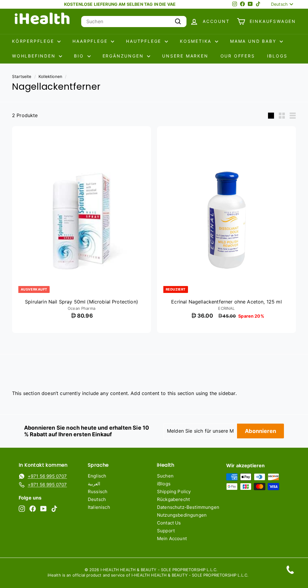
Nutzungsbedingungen (182, 515)
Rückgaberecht (173, 499)
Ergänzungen (124, 55)
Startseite (22, 76)
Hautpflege (144, 41)
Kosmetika (197, 41)
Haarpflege (90, 41)
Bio (80, 55)
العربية (94, 484)
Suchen (165, 476)
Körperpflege (34, 41)
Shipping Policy (174, 491)
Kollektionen (50, 76)
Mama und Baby (254, 41)
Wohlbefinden (34, 55)
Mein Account (172, 538)
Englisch (97, 476)
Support (166, 531)
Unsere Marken (185, 55)
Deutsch (97, 499)
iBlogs (277, 55)
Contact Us (169, 523)
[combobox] (133, 21)
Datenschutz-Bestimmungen (188, 507)
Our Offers (237, 55)
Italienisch (99, 507)
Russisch (97, 491)
